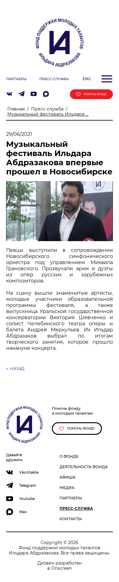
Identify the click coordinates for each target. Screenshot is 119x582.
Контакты (71, 519)
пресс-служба (54, 79)
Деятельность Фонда (84, 466)
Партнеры (71, 498)
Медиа (67, 487)
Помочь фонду (80, 429)
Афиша (67, 477)
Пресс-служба (47, 109)
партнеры (16, 79)
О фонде (69, 456)
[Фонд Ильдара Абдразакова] (59, 42)
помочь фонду (95, 94)
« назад (15, 368)
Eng (87, 78)
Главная (16, 109)
